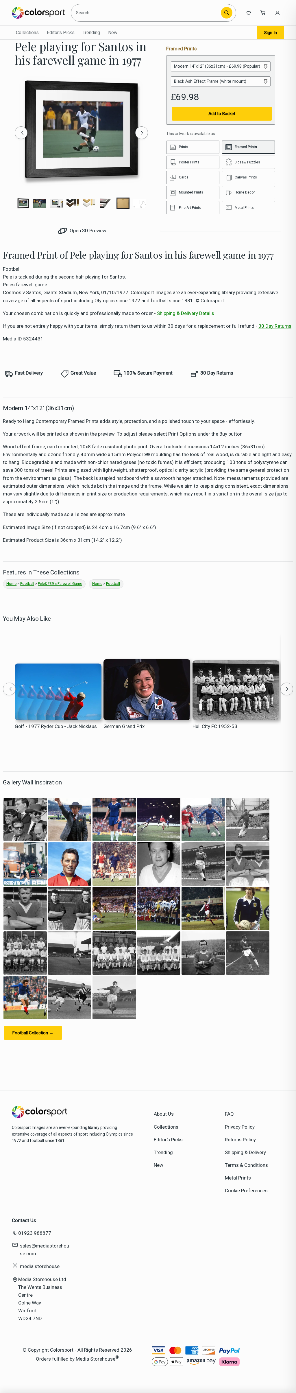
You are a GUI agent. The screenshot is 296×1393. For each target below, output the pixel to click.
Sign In (270, 32)
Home (11, 583)
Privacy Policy (240, 1127)
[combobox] (146, 13)
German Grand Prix (124, 726)
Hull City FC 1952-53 (215, 726)
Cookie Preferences (246, 1190)
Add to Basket (221, 113)
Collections (27, 32)
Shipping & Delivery (245, 1152)
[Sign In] (277, 12)
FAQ (229, 1114)
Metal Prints (238, 1178)
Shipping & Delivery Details (185, 313)
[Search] (226, 13)
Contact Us (24, 1220)
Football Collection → (32, 1032)
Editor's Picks (61, 32)
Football (27, 583)
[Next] (141, 132)
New (112, 32)
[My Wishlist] (248, 12)
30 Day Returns (274, 326)
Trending (91, 32)
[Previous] (21, 132)
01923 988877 (34, 1233)
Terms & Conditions (246, 1165)
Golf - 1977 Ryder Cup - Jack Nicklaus (56, 726)
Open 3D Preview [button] (87, 230)
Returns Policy (240, 1140)
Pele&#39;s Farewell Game (60, 583)
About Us (164, 1114)
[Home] (38, 12)
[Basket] (263, 12)
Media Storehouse (95, 1359)
